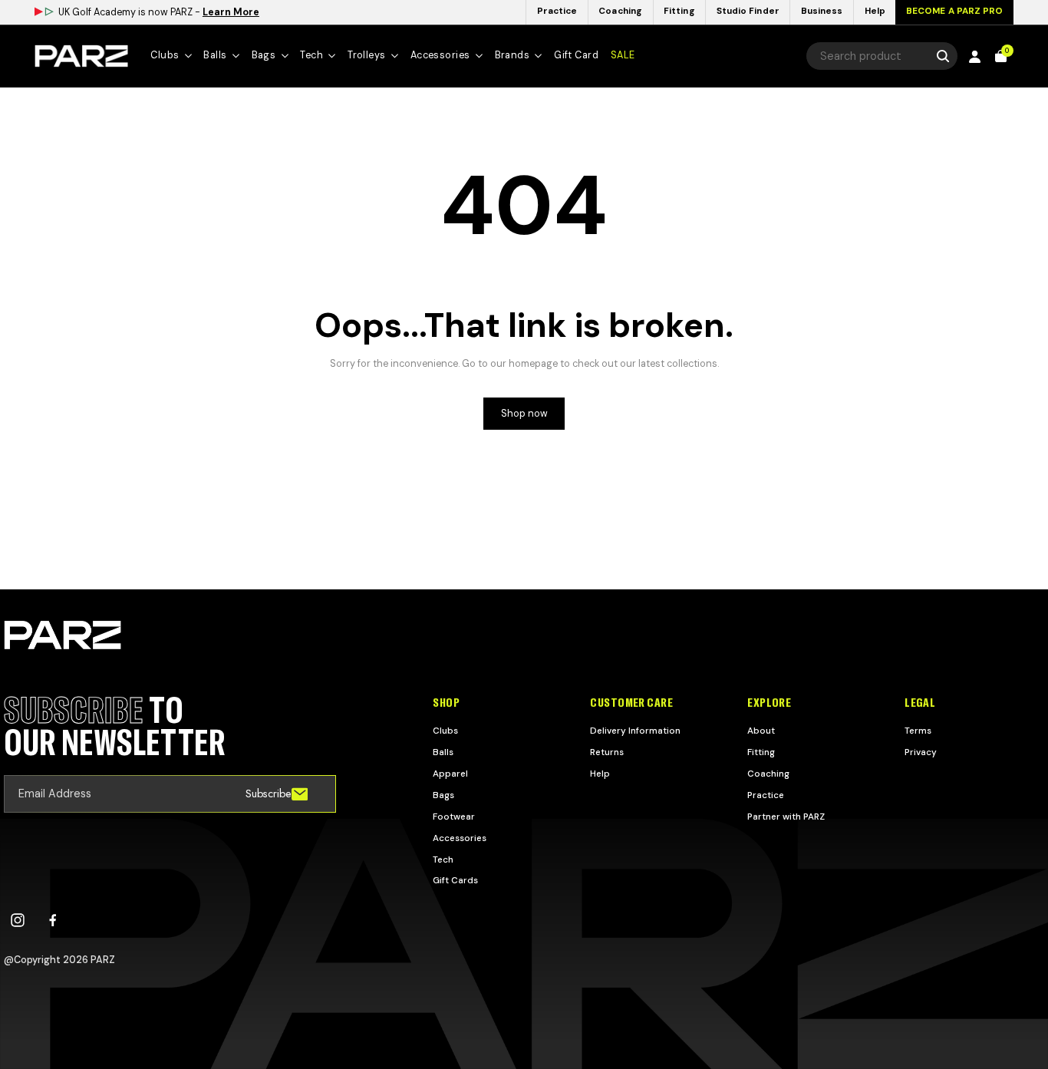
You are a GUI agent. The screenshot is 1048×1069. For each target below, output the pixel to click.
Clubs (445, 730)
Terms (918, 730)
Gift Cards (455, 880)
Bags (443, 795)
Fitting (761, 752)
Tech (443, 859)
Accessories (459, 838)
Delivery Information (635, 730)
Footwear (454, 816)
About (761, 730)
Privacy (921, 752)
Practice (765, 795)
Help (600, 773)
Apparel (450, 773)
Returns (607, 752)
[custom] (17, 920)
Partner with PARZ (786, 816)
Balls (443, 752)
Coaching (768, 773)
